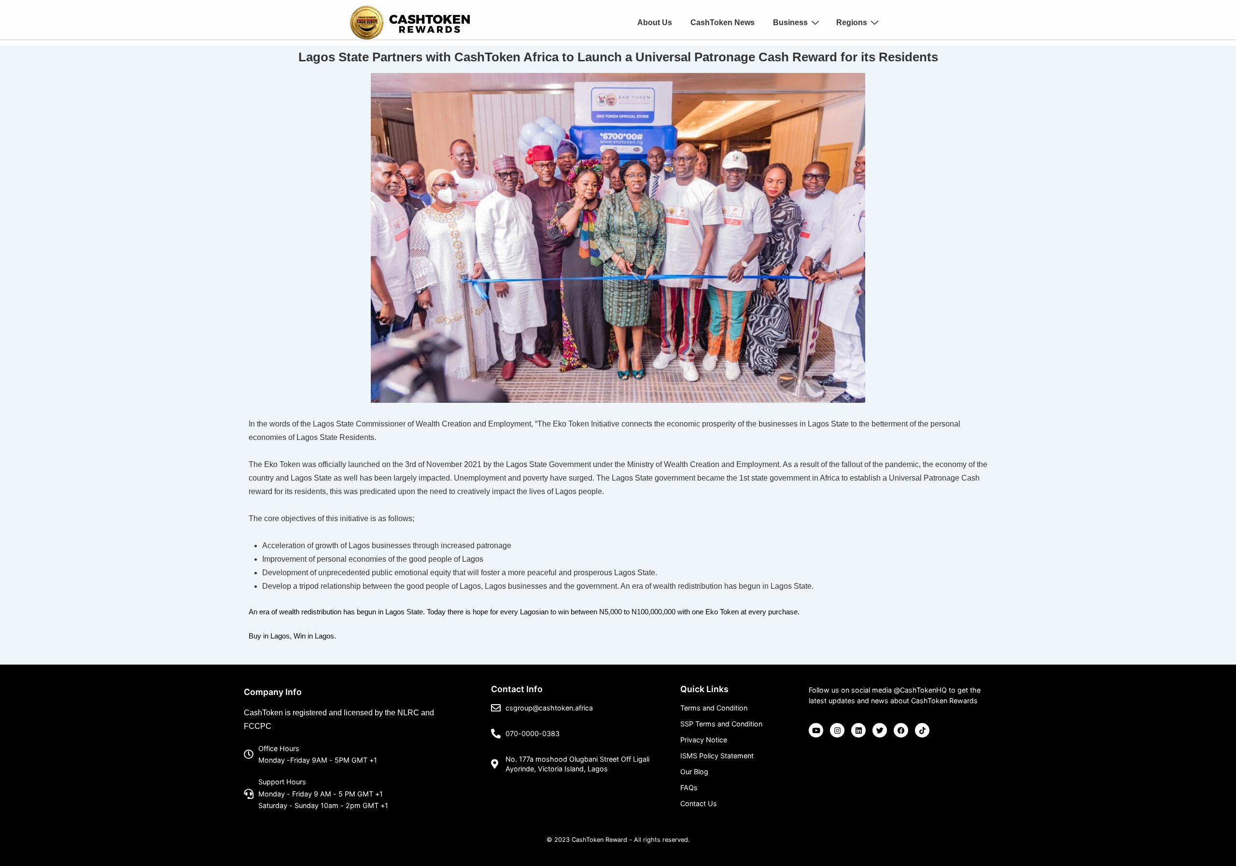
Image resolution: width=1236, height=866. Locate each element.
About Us (654, 22)
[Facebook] (901, 730)
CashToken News (722, 22)
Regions (851, 22)
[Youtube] (816, 730)
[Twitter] (879, 730)
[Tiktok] (922, 730)
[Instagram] (837, 730)
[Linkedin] (858, 730)
